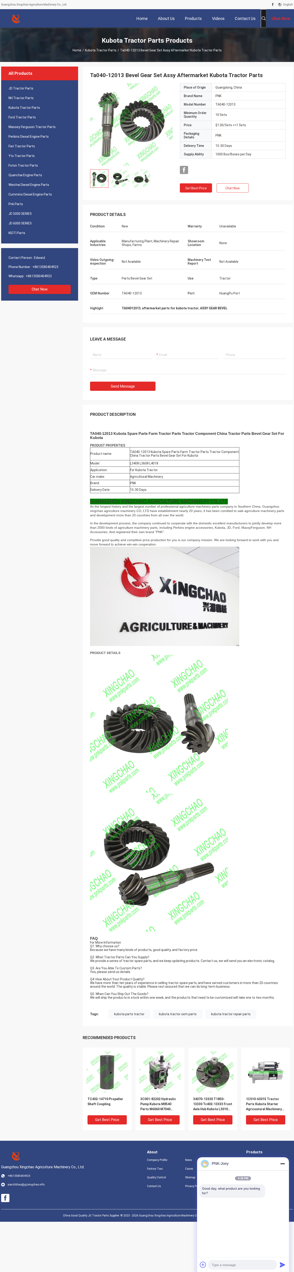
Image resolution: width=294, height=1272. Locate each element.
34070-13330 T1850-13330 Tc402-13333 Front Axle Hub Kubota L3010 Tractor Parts (212, 1104)
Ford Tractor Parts (22, 117)
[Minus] (282, 1163)
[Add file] (203, 1265)
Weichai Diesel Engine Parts (28, 185)
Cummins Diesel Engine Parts (30, 194)
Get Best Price (196, 188)
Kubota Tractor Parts (100, 50)
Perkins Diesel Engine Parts (28, 136)
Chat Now (40, 289)
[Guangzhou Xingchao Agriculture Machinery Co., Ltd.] (16, 18)
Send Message (123, 386)
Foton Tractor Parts (23, 165)
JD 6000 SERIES (20, 223)
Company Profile (157, 1160)
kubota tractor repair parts (231, 1014)
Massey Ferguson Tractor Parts (32, 127)
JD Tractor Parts (20, 88)
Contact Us (154, 1186)
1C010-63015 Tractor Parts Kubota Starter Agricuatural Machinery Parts (264, 1104)
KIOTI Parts (16, 233)
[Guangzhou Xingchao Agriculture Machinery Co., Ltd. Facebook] (272, 4)
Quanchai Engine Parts (25, 175)
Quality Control (156, 1177)
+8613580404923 (45, 267)
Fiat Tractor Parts (21, 146)
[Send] (282, 1265)
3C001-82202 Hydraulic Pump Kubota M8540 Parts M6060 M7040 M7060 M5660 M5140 (158, 1104)
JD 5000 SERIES (20, 213)
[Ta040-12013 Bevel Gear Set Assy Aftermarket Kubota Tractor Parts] (131, 124)
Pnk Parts (15, 204)
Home (77, 50)
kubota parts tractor (129, 1014)
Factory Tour (155, 1168)
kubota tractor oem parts (178, 1014)
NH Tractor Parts (21, 98)
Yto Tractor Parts (21, 156)
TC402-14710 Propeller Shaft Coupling (105, 1101)
